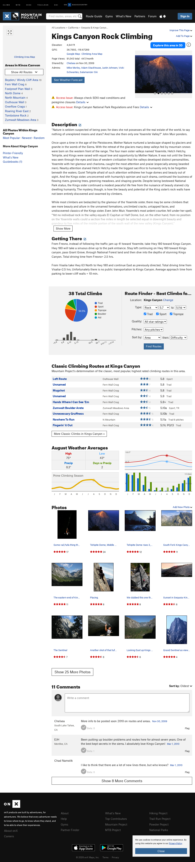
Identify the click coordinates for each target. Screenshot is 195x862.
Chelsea (71, 63)
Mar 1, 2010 (173, 743)
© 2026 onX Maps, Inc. (87, 857)
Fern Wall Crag (14, 84)
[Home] (24, 16)
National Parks (158, 830)
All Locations (58, 27)
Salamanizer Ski (89, 72)
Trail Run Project (159, 818)
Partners (139, 16)
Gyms (109, 16)
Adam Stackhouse (91, 67)
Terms (105, 857)
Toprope (178, 314)
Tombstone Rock (15, 115)
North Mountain (15, 97)
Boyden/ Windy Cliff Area (21, 80)
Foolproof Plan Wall (17, 88)
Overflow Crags (15, 106)
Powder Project (159, 824)
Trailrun (43, 4)
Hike (29, 4)
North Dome (13, 93)
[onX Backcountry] (75, 5)
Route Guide (94, 16)
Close (161, 851)
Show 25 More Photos (72, 672)
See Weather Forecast (68, 80)
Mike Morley (73, 67)
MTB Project (113, 830)
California (73, 27)
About (65, 813)
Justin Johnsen (109, 67)
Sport (162, 314)
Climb (6, 4)
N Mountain (109, 419)
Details (80, 102)
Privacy (115, 857)
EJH (56, 739)
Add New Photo (181, 507)
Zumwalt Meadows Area (20, 119)
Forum (152, 16)
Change (168, 300)
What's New (123, 16)
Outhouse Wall (14, 102)
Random (39, 137)
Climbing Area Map (24, 56)
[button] (139, 74)
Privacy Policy (175, 843)
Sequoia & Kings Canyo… (94, 27)
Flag (187, 728)
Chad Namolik (63, 760)
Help (64, 818)
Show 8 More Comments (121, 781)
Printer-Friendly (13, 153)
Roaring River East (17, 111)
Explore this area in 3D (168, 45)
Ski (56, 4)
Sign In (184, 16)
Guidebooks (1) (12, 161)
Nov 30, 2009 (159, 721)
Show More (63, 228)
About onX (11, 830)
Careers (9, 836)
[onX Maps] (12, 806)
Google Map (73, 53)
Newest (27, 137)
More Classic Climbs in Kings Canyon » (79, 433)
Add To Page (183, 35)
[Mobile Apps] (163, 16)
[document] (161, 846)
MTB (18, 4)
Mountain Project (116, 824)
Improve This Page (179, 30)
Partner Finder (70, 830)
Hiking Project (158, 813)
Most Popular (11, 137)
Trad (149, 314)
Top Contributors (116, 818)
